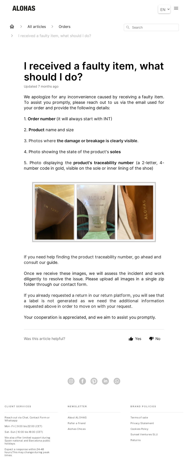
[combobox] (151, 27)
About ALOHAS (77, 417)
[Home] (12, 26)
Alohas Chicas (77, 429)
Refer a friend (77, 423)
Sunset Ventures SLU (144, 434)
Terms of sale (139, 417)
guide (52, 262)
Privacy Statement (142, 423)
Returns (135, 440)
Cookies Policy (139, 429)
